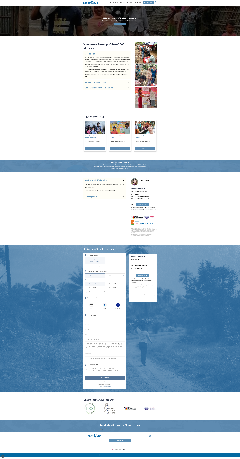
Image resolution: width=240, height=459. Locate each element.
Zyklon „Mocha (113, 57)
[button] (107, 53)
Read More (98, 148)
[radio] (91, 305)
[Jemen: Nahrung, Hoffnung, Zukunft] (120, 127)
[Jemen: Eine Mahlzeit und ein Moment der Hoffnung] (95, 127)
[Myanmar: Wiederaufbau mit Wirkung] (145, 127)
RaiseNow (109, 384)
